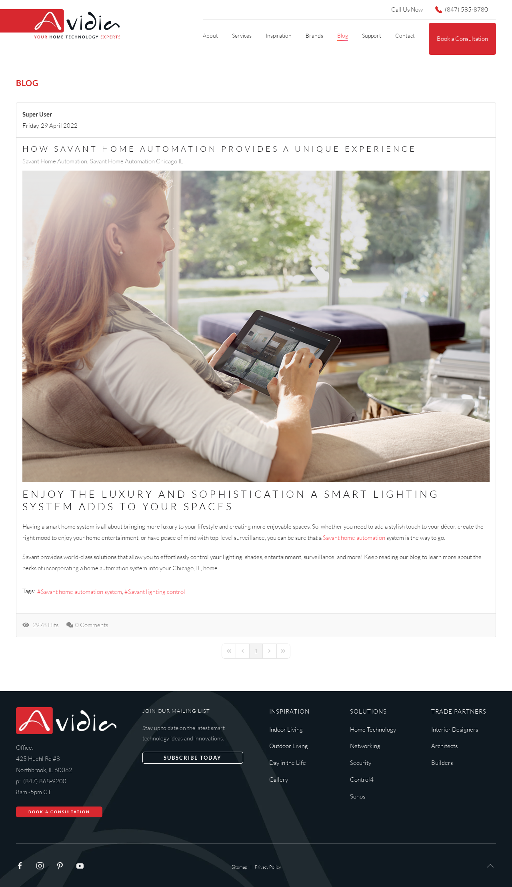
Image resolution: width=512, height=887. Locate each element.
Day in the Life (287, 762)
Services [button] (242, 35)
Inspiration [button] (279, 35)
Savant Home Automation (54, 161)
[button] (490, 866)
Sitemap (239, 867)
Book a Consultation (462, 38)
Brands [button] (314, 35)
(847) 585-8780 (466, 9)
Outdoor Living (288, 746)
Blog (342, 35)
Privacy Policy (268, 867)
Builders (442, 762)
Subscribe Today (193, 757)
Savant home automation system (81, 591)
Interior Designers (454, 729)
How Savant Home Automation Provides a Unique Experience (219, 149)
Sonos (357, 796)
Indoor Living (286, 729)
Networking (365, 746)
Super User (37, 114)
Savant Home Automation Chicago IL (136, 161)
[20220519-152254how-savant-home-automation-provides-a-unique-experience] (256, 326)
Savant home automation (354, 537)
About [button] (210, 35)
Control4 (362, 779)
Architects (444, 746)
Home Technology (373, 729)
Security (360, 762)
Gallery (278, 779)
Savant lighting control (156, 591)
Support (371, 35)
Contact (405, 35)
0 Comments (91, 625)
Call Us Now (407, 9)
